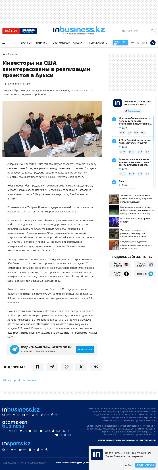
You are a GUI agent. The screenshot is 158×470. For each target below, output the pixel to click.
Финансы (41, 42)
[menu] (4, 43)
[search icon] (152, 31)
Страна (77, 42)
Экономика (60, 42)
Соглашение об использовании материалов (127, 440)
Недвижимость (97, 42)
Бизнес (25, 42)
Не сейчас (127, 465)
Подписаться (145, 465)
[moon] (146, 43)
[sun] (138, 43)
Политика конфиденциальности (76, 462)
